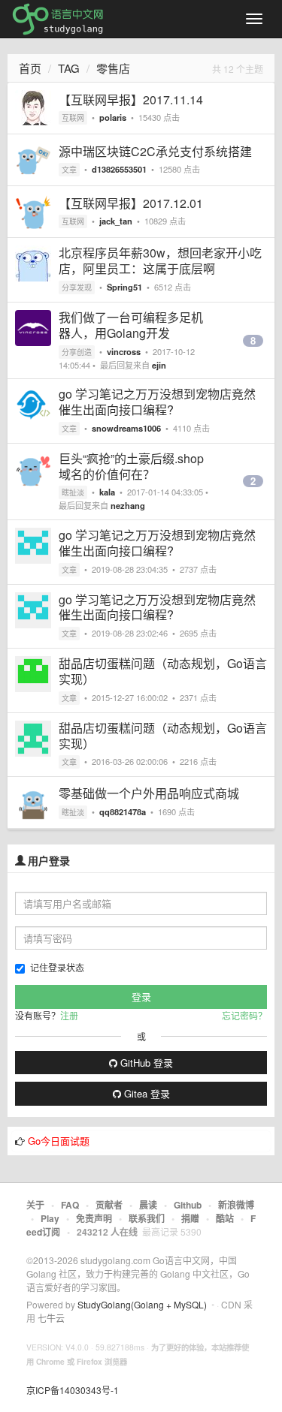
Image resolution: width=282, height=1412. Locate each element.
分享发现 (77, 287)
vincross (124, 351)
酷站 (225, 1218)
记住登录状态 (57, 967)
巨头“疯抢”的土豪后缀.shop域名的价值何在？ (131, 466)
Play (50, 1218)
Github (188, 1205)
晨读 (148, 1205)
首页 (30, 68)
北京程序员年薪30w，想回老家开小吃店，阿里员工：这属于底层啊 (160, 260)
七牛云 (51, 1317)
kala (107, 492)
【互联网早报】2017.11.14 (131, 99)
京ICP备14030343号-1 (72, 1389)
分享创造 (77, 352)
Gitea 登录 (145, 1093)
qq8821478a (122, 811)
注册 (69, 1015)
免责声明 (94, 1218)
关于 (35, 1205)
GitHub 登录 (145, 1062)
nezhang (128, 505)
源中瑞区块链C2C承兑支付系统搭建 (155, 151)
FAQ (70, 1205)
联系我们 (147, 1218)
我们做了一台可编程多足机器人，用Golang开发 (131, 325)
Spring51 (124, 287)
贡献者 (109, 1205)
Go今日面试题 (58, 1141)
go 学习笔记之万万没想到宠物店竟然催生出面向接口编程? (157, 401)
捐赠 (190, 1218)
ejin (159, 365)
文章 (69, 169)
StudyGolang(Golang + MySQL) (142, 1304)
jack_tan (115, 221)
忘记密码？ (244, 1015)
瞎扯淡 (73, 492)
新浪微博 (236, 1205)
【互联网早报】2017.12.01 (131, 203)
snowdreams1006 (126, 428)
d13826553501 (119, 169)
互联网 (73, 118)
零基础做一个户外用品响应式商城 (149, 793)
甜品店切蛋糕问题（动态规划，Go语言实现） (163, 671)
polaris (112, 117)
